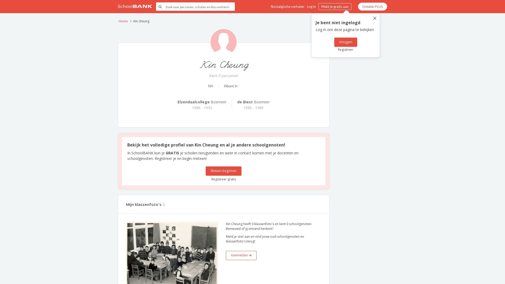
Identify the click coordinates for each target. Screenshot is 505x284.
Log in (311, 6)
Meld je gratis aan (335, 6)
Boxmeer (202, 101)
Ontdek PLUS (372, 6)
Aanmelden (240, 255)
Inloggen (345, 42)
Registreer (345, 49)
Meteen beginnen (223, 171)
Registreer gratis (223, 179)
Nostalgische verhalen (287, 6)
